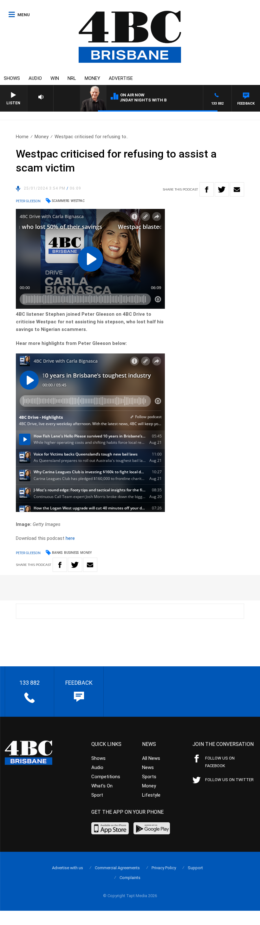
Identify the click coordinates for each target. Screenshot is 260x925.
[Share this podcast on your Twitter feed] (222, 189)
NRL (72, 78)
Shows (12, 78)
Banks (57, 552)
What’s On (102, 786)
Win (54, 78)
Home (22, 136)
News (148, 767)
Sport (97, 795)
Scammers (60, 201)
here (70, 538)
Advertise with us (67, 867)
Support (195, 867)
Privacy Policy (164, 867)
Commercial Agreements (117, 867)
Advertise (121, 78)
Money (92, 78)
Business (71, 552)
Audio (35, 78)
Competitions (105, 776)
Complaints (130, 877)
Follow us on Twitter (229, 779)
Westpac (78, 201)
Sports (149, 776)
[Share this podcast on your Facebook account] (206, 189)
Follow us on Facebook (220, 762)
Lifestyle (151, 795)
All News (151, 758)
